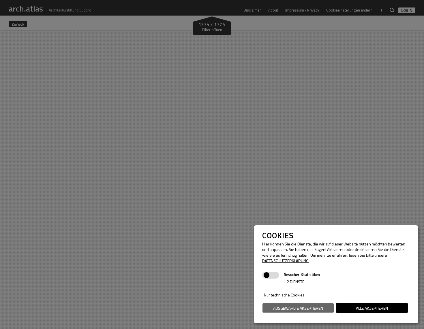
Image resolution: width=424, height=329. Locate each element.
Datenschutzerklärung (285, 261)
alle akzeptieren (372, 308)
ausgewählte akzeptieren (298, 308)
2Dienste (294, 282)
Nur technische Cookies (284, 295)
